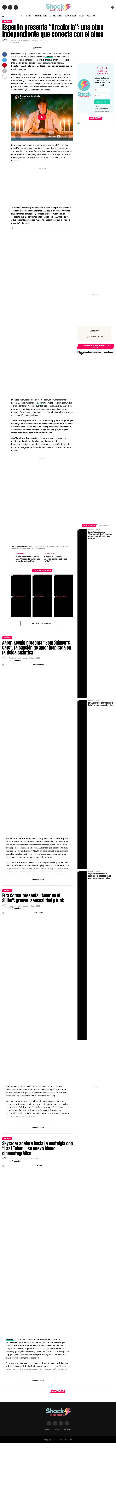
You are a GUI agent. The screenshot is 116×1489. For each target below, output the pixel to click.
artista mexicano (47, 546)
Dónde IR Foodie (70, 16)
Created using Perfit (102, 111)
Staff (57, 1429)
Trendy (81, 16)
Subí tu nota (91, 16)
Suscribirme (102, 102)
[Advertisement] (42, 185)
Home (21, 16)
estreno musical (27, 548)
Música (28, 16)
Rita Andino (16, 43)
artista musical (62, 546)
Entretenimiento (56, 16)
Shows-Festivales (41, 16)
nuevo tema (40, 548)
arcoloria (34, 546)
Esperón (15, 548)
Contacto (48, 1429)
